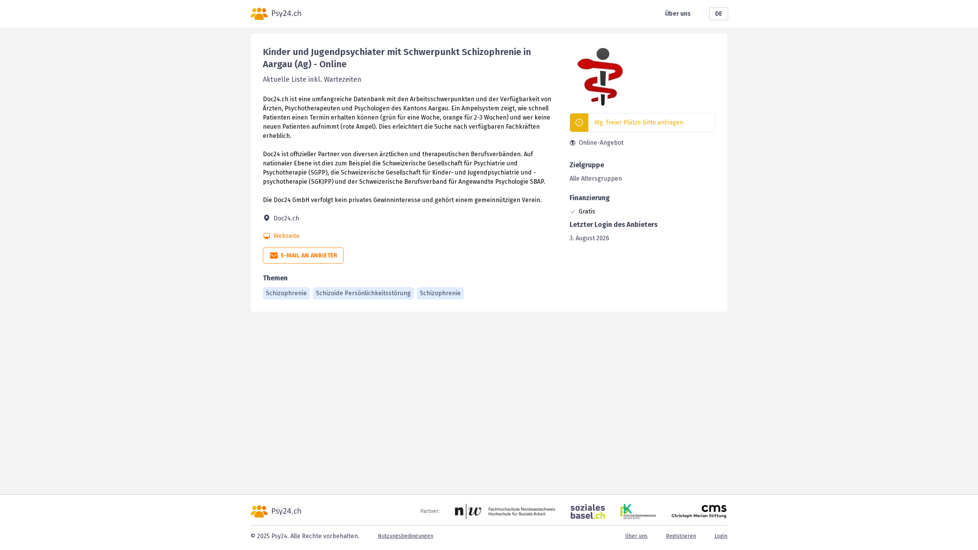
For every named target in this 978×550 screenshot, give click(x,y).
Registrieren (681, 536)
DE (718, 13)
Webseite (287, 235)
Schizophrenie (286, 293)
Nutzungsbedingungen (405, 536)
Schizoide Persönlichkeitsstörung (363, 293)
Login (720, 536)
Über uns (678, 13)
